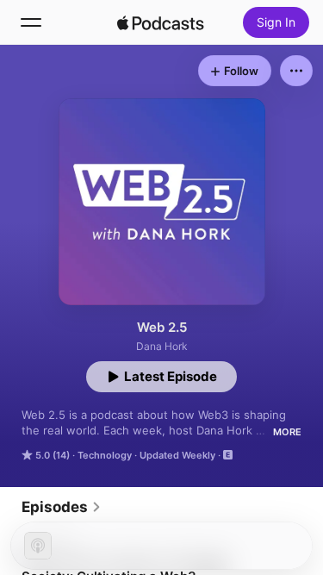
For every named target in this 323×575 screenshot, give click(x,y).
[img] (161, 22)
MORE (287, 432)
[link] (62, 506)
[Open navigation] (31, 22)
